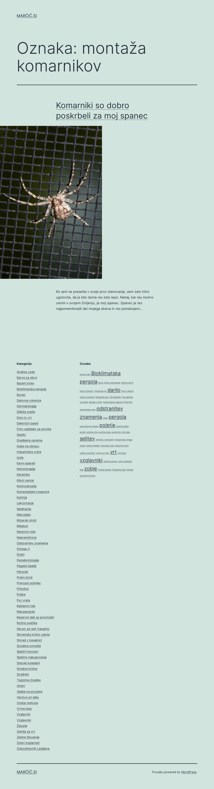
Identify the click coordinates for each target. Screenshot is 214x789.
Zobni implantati (28, 743)
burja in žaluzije (86, 391)
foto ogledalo (115, 397)
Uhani (21, 685)
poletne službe (122, 426)
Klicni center (25, 480)
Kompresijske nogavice (33, 492)
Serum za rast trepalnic (33, 629)
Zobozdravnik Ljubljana (33, 748)
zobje (90, 468)
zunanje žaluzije (104, 470)
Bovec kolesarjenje (112, 383)
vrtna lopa (122, 453)
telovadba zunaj (107, 446)
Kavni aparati (26, 463)
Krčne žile (128, 402)
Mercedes (24, 514)
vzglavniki (91, 460)
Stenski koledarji (28, 663)
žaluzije (130, 470)
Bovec (21, 395)
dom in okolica (127, 391)
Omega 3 (23, 549)
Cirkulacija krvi (100, 391)
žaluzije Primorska (87, 476)
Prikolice (23, 588)
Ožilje (105, 418)
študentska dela (119, 470)
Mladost (22, 526)
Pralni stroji (24, 577)
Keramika (23, 474)
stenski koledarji (93, 446)
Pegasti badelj (26, 566)
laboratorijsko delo (88, 410)
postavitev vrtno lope (121, 432)
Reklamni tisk (26, 606)
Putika (21, 594)
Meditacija (24, 509)
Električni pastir (28, 423)
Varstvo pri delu (28, 697)
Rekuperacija (26, 611)
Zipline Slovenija (28, 737)
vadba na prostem (87, 453)
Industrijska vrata (29, 452)
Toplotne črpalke (29, 680)
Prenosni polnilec (29, 583)
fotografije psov (102, 397)
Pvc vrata (23, 600)
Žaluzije (22, 726)
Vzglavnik (23, 714)
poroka (83, 432)
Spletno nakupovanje (31, 657)
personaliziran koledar (89, 426)
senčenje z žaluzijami (105, 440)
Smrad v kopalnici (29, 640)
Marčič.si (27, 15)
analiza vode (85, 374)
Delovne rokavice (29, 400)
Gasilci (21, 434)
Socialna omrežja (29, 646)
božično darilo (127, 383)
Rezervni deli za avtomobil (35, 617)
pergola (117, 417)
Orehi (20, 554)
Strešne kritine (27, 668)
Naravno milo (26, 531)
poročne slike (92, 432)
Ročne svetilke (27, 623)
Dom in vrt (24, 417)
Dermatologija (26, 406)
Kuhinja (22, 497)
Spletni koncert (27, 651)
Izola (20, 457)
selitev (87, 438)
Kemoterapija (26, 469)
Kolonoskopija (26, 486)
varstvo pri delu (102, 453)
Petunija (22, 571)
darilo (114, 390)
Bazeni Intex (25, 383)
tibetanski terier (122, 446)
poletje (107, 425)
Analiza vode (26, 372)
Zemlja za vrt (26, 731)
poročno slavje (105, 432)
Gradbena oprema (29, 440)
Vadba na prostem (30, 691)
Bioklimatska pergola (31, 389)
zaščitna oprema (110, 461)
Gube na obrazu (28, 446)
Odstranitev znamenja (32, 543)
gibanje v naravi (95, 402)
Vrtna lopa (24, 708)
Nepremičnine (26, 537)
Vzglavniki (24, 720)
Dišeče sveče (26, 412)
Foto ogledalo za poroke (34, 429)
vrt (113, 452)
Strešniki (23, 674)
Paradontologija (28, 560)
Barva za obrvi (27, 377)
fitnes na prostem (87, 397)
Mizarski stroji (26, 520)
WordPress (188, 772)
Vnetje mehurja (27, 703)
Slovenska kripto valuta (33, 634)
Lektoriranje (25, 503)
